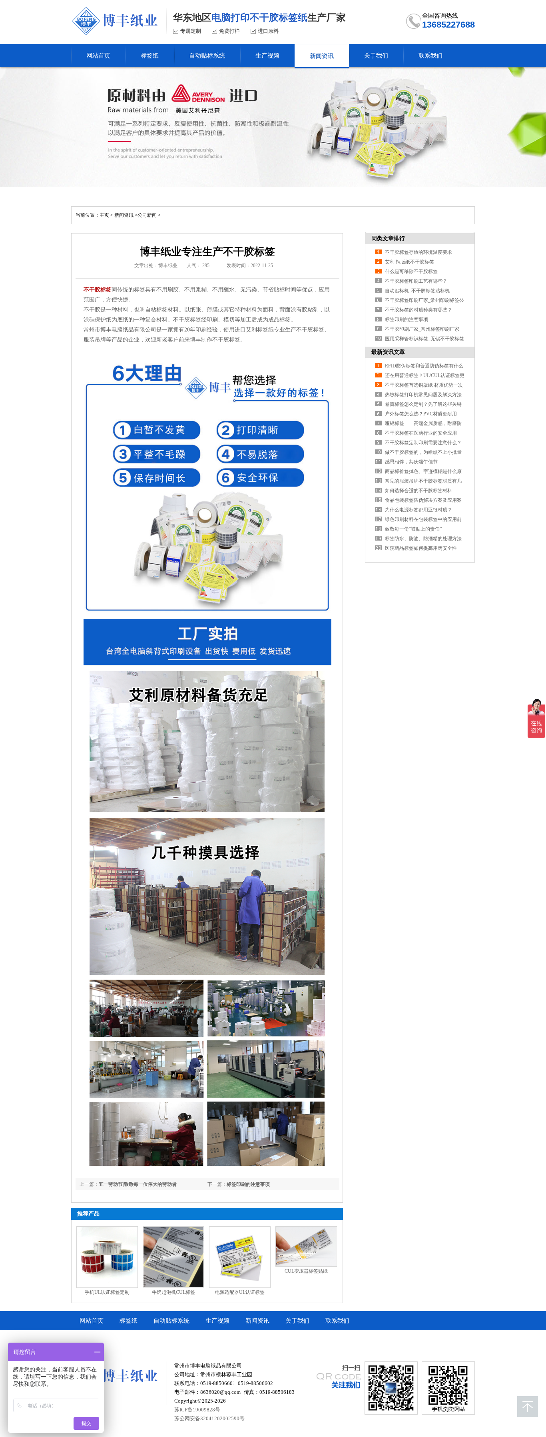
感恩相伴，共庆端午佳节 (411, 462)
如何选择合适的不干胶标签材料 (418, 490)
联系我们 (337, 1320)
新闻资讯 (124, 215)
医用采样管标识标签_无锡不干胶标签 (424, 338)
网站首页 (92, 1320)
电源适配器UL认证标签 (240, 1292)
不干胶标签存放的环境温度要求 (418, 252)
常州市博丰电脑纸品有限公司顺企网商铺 (133, 1340)
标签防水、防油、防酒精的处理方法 (423, 538)
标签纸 (128, 1320)
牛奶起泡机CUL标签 (173, 1292)
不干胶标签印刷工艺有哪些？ (416, 281)
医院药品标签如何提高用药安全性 (421, 548)
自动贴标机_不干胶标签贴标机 (417, 290)
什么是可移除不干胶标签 (411, 271)
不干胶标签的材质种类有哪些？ (418, 310)
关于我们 (297, 1320)
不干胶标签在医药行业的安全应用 (421, 433)
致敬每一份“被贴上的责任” (413, 529)
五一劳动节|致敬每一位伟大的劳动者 (138, 1184)
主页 (104, 215)
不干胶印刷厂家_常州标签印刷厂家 (422, 329)
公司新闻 (147, 215)
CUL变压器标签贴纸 (306, 1271)
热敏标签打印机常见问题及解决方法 (423, 394)
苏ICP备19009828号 (197, 1410)
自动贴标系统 (171, 1320)
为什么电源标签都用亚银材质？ (418, 510)
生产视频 (217, 1320)
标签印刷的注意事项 (248, 1184)
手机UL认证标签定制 (107, 1292)
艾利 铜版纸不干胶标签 (409, 262)
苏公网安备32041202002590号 (209, 1418)
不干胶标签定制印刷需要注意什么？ (423, 442)
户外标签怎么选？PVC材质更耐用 (421, 414)
